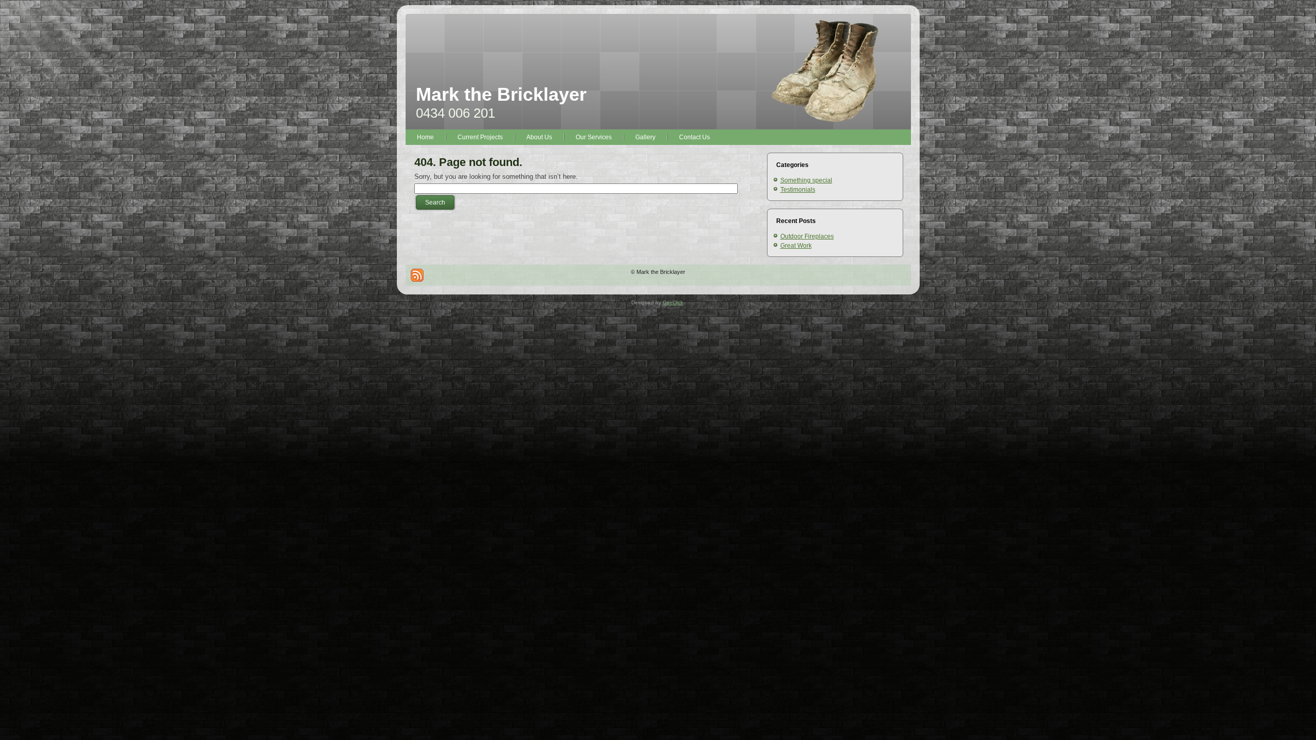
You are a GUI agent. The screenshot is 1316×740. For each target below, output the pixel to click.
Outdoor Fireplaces (807, 236)
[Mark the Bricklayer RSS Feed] (417, 275)
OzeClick (673, 302)
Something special (806, 180)
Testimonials (797, 189)
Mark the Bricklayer (501, 94)
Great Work (796, 245)
